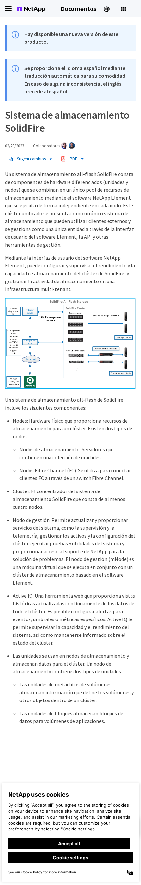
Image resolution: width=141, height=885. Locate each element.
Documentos (78, 9)
